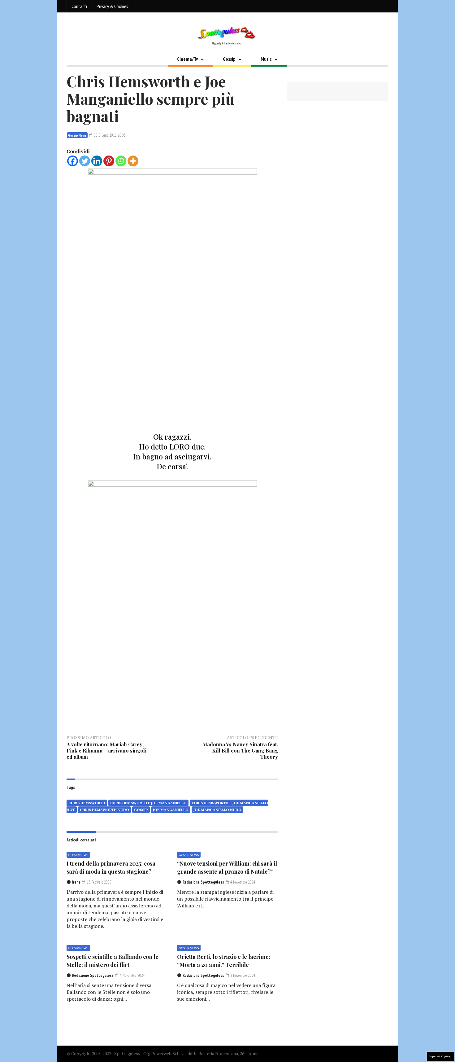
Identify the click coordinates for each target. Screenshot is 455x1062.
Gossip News (77, 135)
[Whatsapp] (120, 161)
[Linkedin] (96, 161)
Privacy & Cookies (112, 6)
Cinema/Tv (187, 59)
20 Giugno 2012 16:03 (109, 135)
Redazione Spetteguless (203, 882)
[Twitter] (84, 161)
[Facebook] (72, 161)
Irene (76, 882)
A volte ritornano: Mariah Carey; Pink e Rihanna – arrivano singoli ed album (106, 750)
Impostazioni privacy (440, 1056)
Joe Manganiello (170, 809)
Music (266, 59)
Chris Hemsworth (86, 803)
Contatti (79, 6)
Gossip (229, 59)
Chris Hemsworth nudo (104, 809)
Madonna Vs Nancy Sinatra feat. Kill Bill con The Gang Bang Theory (240, 750)
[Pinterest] (108, 161)
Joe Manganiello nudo (217, 809)
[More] (133, 161)
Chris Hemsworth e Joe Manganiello (148, 803)
